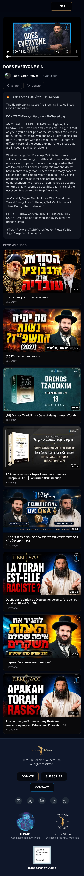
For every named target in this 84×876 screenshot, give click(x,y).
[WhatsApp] (65, 800)
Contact (42, 787)
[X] (30, 800)
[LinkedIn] (42, 800)
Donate (61, 6)
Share (15, 85)
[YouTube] (18, 800)
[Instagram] (53, 800)
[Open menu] (77, 6)
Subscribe (54, 776)
